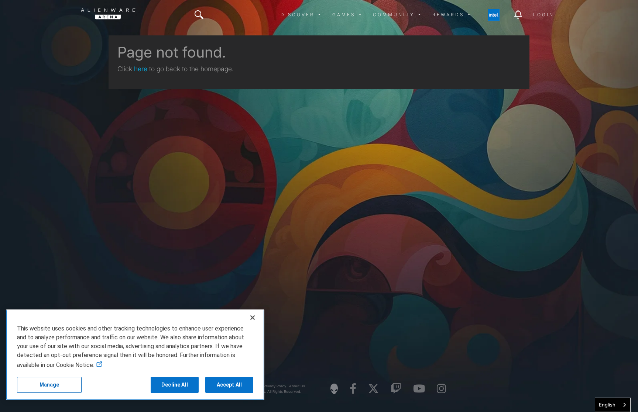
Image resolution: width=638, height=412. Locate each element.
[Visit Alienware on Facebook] (353, 389)
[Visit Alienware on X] (373, 389)
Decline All (174, 385)
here (140, 69)
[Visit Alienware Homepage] (334, 389)
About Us (297, 386)
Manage (49, 385)
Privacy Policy (275, 386)
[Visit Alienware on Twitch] (396, 389)
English (607, 405)
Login (543, 14)
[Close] (252, 317)
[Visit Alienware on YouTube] (419, 389)
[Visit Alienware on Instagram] (441, 389)
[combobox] (613, 405)
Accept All (229, 385)
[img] (199, 14)
